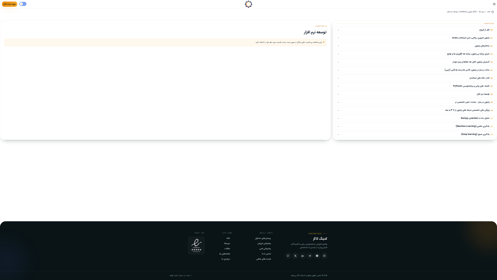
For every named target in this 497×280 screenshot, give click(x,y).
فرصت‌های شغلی (263, 259)
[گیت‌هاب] (288, 256)
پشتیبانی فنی (265, 248)
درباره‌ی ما (226, 259)
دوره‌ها (227, 243)
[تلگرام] (310, 256)
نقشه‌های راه (224, 254)
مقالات (227, 248)
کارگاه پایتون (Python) (468, 11)
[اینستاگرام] (324, 256)
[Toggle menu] (494, 4)
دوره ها (481, 11)
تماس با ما (266, 254)
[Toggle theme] (22, 4)
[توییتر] (295, 256)
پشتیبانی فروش (264, 243)
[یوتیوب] (317, 256)
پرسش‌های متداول (263, 238)
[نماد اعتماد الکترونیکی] (196, 245)
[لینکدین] (302, 256)
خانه (488, 11)
